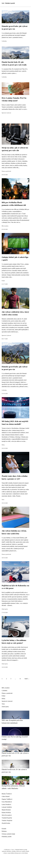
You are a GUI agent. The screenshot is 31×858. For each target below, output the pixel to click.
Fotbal (3, 280)
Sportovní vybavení (6, 112)
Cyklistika (4, 41)
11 (20, 678)
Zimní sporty (5, 609)
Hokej (3, 444)
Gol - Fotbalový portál (8, 3)
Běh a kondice (5, 226)
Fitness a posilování (6, 171)
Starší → (27, 678)
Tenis (3, 499)
